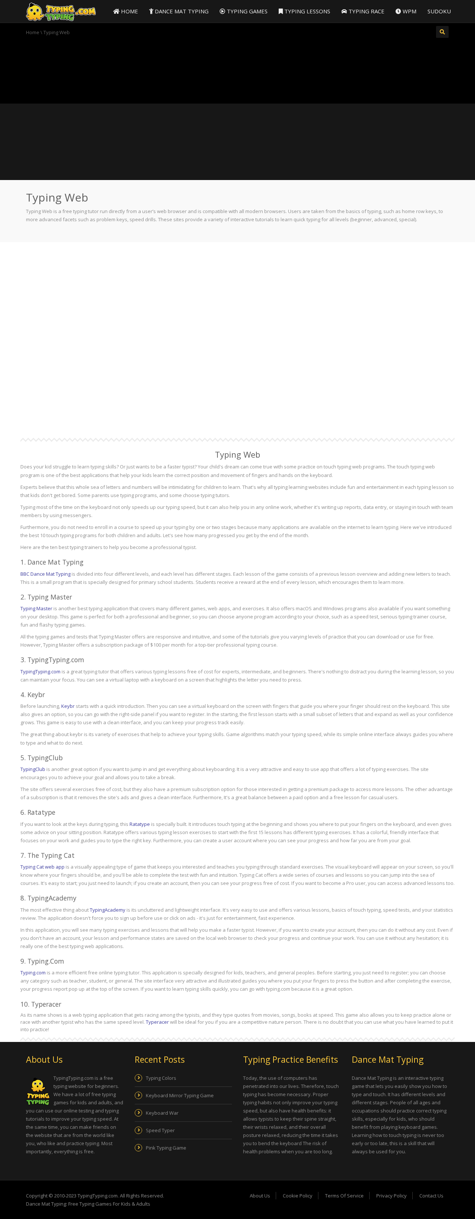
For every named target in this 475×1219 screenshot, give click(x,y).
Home (128, 11)
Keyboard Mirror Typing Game (180, 1095)
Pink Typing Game (166, 1147)
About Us (260, 1195)
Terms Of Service (344, 1195)
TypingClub (32, 769)
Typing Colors (161, 1078)
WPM (408, 11)
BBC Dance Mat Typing (45, 574)
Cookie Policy (297, 1195)
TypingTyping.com (40, 671)
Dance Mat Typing (181, 11)
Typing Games (246, 11)
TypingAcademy (107, 909)
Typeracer (157, 1022)
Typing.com (33, 972)
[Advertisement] (237, 68)
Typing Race (365, 11)
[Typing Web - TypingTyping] (61, 11)
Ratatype (140, 824)
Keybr (68, 706)
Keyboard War (162, 1112)
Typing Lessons (306, 11)
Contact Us (431, 1195)
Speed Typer (160, 1130)
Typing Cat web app (42, 866)
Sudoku (439, 11)
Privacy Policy (391, 1195)
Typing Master (36, 608)
